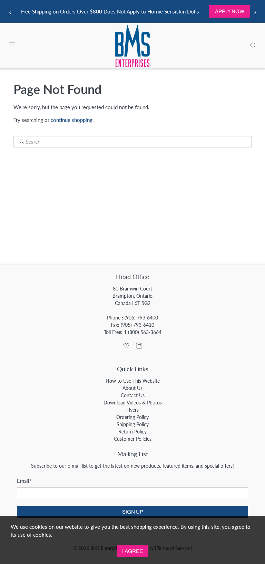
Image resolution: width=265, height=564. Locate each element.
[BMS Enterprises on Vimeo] (126, 347)
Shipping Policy (133, 424)
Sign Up (132, 512)
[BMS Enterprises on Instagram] (139, 347)
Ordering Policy (132, 417)
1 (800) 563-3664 (142, 332)
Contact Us (133, 395)
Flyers (132, 410)
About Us (132, 388)
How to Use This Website (133, 381)
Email (24, 481)
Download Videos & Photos (133, 402)
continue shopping (71, 120)
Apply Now (229, 11)
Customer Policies (132, 439)
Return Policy (132, 431)
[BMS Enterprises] (132, 46)
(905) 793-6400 (141, 318)
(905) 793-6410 (137, 325)
